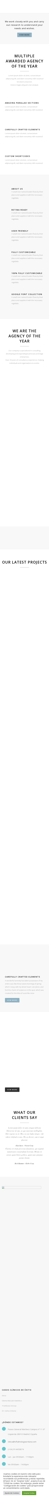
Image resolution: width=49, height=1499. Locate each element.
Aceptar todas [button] (29, 1493)
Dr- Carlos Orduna (9, 1411)
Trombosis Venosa (9, 1406)
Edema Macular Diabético (12, 1400)
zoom (19, 592)
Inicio (4, 1395)
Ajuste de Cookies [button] (12, 1493)
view (30, 592)
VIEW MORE (24, 35)
